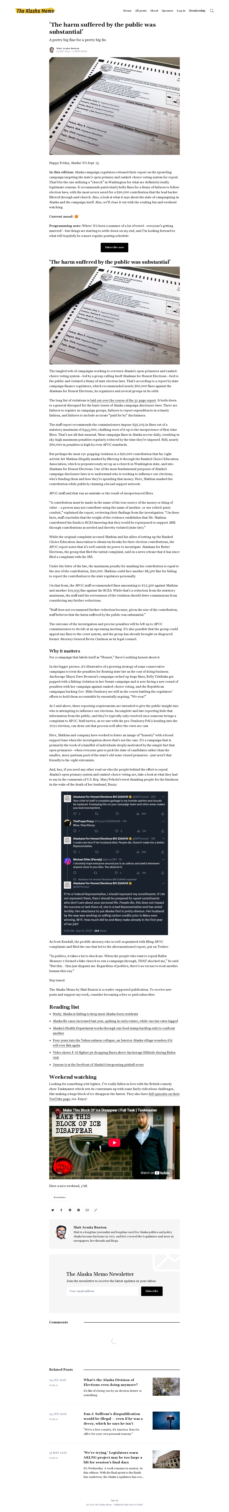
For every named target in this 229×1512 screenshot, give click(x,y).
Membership (197, 11)
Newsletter (60, 1197)
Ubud (140, 1504)
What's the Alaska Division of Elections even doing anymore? (111, 1382)
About (154, 11)
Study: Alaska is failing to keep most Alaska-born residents (95, 1014)
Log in (181, 11)
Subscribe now (114, 247)
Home (127, 11)
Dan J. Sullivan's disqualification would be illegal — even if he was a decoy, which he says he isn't (113, 1419)
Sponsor (167, 11)
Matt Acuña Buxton (67, 48)
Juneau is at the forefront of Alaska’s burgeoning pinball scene (98, 1065)
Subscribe (151, 1291)
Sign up (114, 1500)
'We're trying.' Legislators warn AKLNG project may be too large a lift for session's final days (113, 1457)
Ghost (132, 1504)
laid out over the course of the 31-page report (123, 400)
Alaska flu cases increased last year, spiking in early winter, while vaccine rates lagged (115, 1021)
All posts (141, 11)
